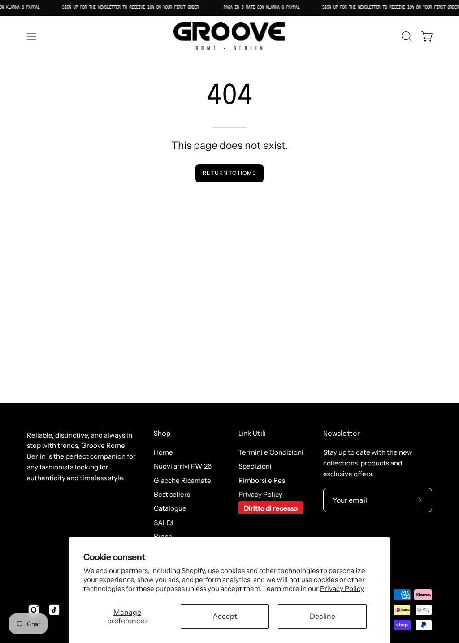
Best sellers (172, 494)
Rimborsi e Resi (262, 480)
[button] (405, 36)
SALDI (163, 522)
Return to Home (229, 172)
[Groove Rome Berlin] (229, 36)
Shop (162, 434)
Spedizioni (255, 466)
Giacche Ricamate (182, 480)
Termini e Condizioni (270, 452)
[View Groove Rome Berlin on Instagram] (33, 610)
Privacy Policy (342, 588)
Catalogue (170, 508)
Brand (163, 536)
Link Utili (252, 434)
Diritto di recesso (271, 508)
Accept (224, 616)
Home (163, 452)
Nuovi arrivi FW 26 (183, 466)
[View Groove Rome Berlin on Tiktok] (54, 610)
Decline (322, 616)
